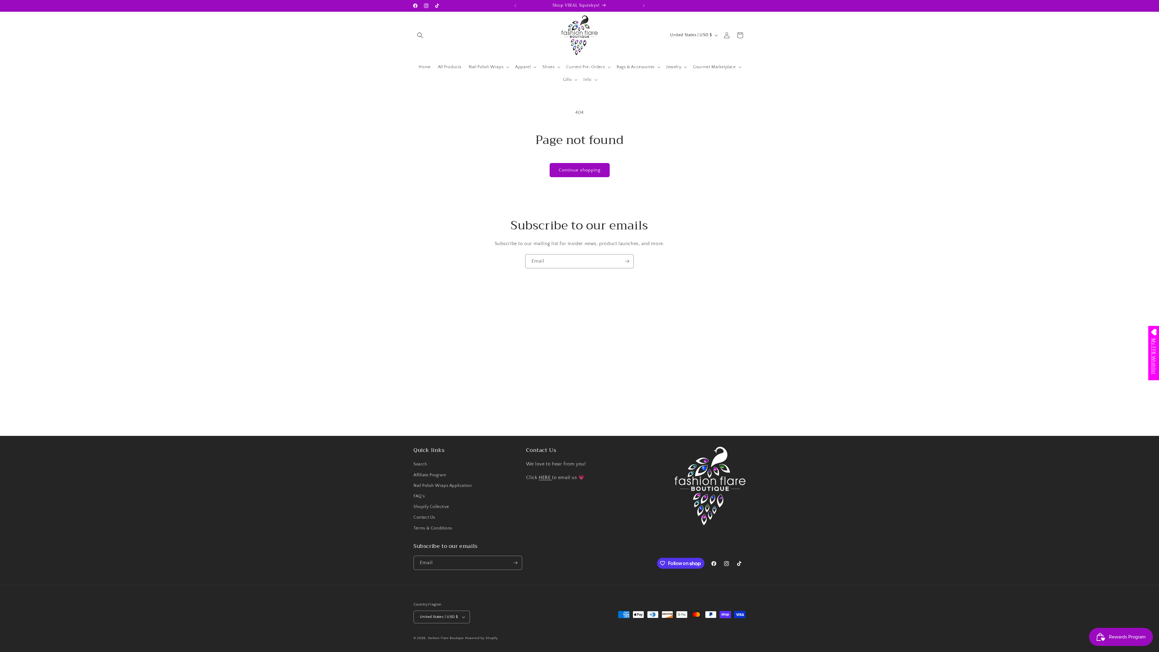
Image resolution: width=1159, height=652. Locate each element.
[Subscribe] (627, 261)
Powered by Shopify (481, 638)
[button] (420, 35)
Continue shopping (580, 170)
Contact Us (424, 517)
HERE (545, 477)
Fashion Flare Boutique (446, 638)
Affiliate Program (429, 475)
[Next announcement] (643, 5)
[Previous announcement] (515, 5)
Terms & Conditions (432, 528)
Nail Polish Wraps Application (442, 485)
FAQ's (419, 496)
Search (420, 464)
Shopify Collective (431, 506)
